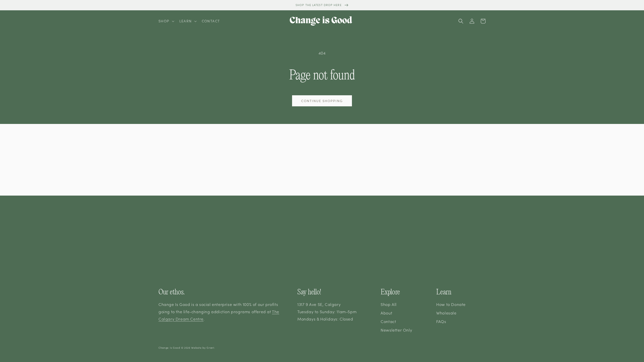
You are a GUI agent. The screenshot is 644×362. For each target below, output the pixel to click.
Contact (388, 321)
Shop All (389, 304)
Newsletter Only (396, 330)
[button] (165, 21)
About (386, 312)
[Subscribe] (361, 177)
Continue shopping (322, 100)
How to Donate (451, 304)
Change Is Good (169, 347)
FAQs (441, 321)
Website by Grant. (203, 347)
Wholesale (446, 312)
